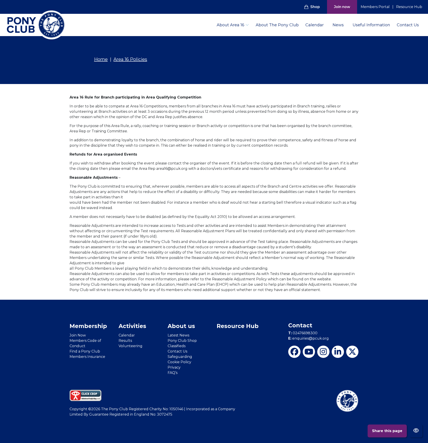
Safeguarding (180, 357)
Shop (315, 7)
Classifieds (176, 346)
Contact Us (408, 25)
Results (125, 340)
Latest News (178, 335)
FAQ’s (172, 373)
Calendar (314, 25)
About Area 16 (230, 25)
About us (181, 326)
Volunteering (130, 346)
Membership (88, 326)
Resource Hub (409, 7)
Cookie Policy (179, 362)
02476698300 (302, 333)
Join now (342, 7)
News (338, 25)
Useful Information (371, 25)
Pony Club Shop (182, 340)
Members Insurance (87, 357)
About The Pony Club (277, 25)
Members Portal (375, 7)
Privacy (174, 367)
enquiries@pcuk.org (308, 338)
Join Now (78, 335)
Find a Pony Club (85, 351)
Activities (132, 326)
